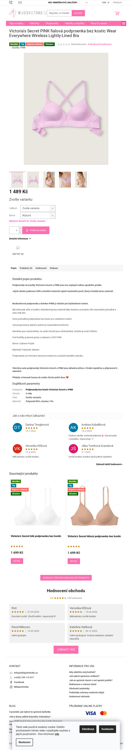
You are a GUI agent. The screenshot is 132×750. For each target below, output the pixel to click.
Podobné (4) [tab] (26, 268)
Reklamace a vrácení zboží (82, 684)
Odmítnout (88, 729)
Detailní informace (18, 238)
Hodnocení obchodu (66, 590)
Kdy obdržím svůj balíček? (62, 2)
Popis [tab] (14, 268)
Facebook (19, 682)
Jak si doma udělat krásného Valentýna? (30, 716)
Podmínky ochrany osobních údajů (86, 692)
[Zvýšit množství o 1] (20, 228)
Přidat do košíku (38, 230)
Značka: (19, 47)
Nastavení (24, 742)
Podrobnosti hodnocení (100, 44)
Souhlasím (107, 729)
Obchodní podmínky (79, 688)
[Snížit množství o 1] (20, 232)
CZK (104, 2)
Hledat (78, 13)
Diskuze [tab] (54, 268)
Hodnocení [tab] (41, 268)
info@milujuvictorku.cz (26, 672)
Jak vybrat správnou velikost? (84, 676)
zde (57, 734)
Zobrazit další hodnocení (108, 464)
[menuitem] (16, 23)
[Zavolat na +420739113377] (14, 2)
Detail (17, 561)
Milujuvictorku (21, 687)
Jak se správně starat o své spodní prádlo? (91, 680)
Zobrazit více (66, 649)
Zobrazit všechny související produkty (66, 577)
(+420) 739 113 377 (24, 677)
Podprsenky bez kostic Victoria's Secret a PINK (49, 389)
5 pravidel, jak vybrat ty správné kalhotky (30, 712)
